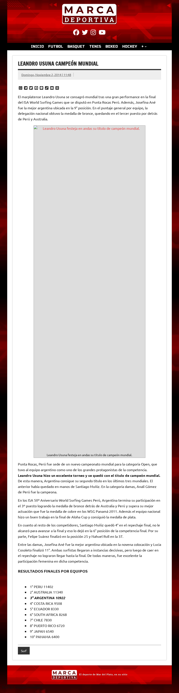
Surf (23, 651)
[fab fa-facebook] (76, 33)
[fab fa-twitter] (85, 33)
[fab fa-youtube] (102, 33)
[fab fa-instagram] (93, 33)
